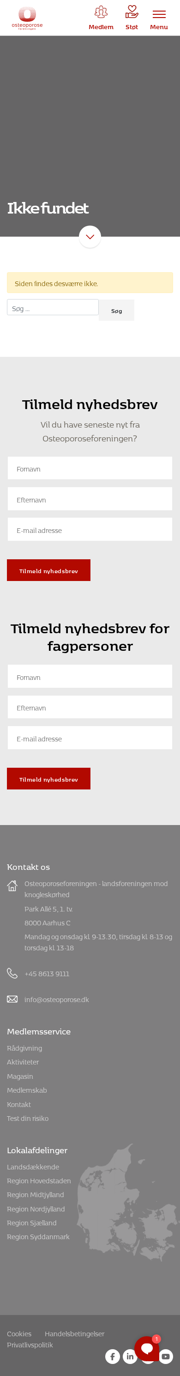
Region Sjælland (32, 1221)
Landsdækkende (33, 1165)
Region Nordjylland (36, 1207)
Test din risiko (27, 1117)
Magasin (20, 1075)
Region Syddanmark (38, 1235)
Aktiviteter (23, 1060)
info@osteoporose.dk (56, 998)
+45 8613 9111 (46, 972)
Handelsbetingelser (74, 1332)
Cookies (19, 1332)
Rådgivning (24, 1046)
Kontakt (19, 1103)
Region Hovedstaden (39, 1179)
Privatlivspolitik (30, 1343)
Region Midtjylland (35, 1193)
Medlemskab (27, 1088)
